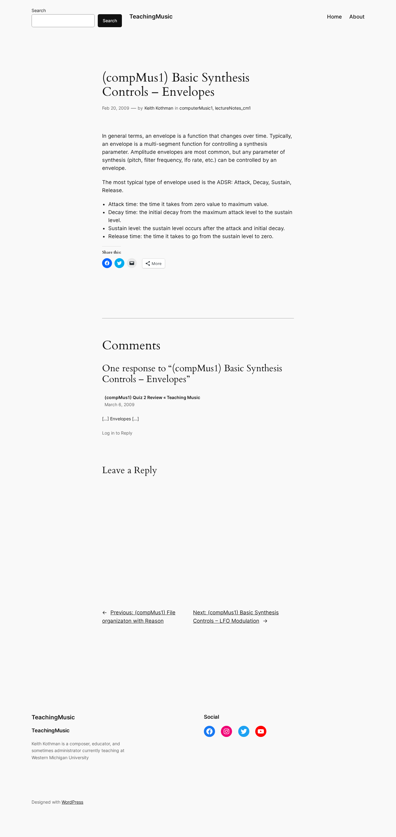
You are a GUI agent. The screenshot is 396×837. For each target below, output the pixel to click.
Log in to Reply (117, 432)
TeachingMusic (151, 16)
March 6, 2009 (120, 404)
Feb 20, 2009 (115, 108)
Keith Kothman (158, 108)
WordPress (72, 802)
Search (39, 10)
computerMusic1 (196, 108)
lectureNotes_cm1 (233, 108)
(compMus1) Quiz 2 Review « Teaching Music (152, 397)
